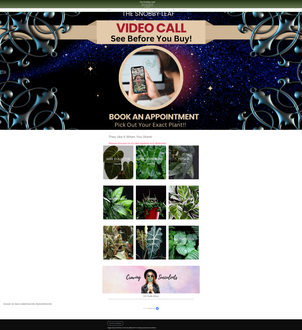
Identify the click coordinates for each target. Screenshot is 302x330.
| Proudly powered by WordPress (146, 328)
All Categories (182, 10)
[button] (151, 71)
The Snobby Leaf (147, 2)
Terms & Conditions (115, 323)
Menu (109, 10)
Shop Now (118, 164)
